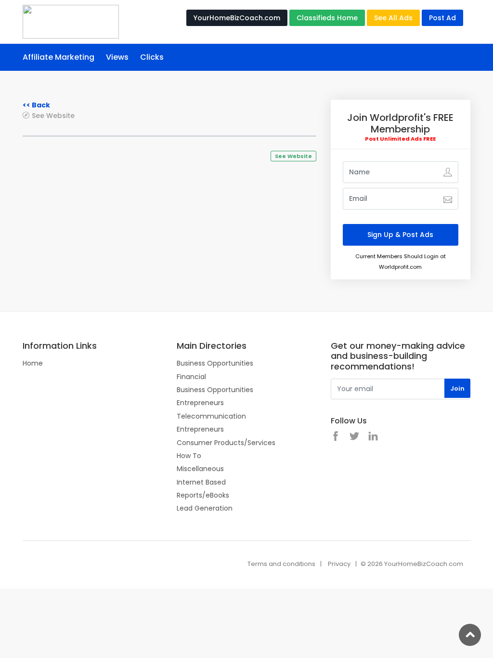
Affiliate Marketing (58, 57)
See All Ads (393, 18)
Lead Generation (205, 508)
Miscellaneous (200, 469)
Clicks (152, 57)
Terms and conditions (281, 563)
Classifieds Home (327, 18)
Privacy (339, 563)
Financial (191, 377)
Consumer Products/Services (226, 442)
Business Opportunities (215, 363)
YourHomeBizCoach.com (237, 18)
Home (33, 363)
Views (117, 57)
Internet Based (201, 482)
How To (189, 456)
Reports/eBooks (203, 495)
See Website (53, 115)
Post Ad (442, 18)
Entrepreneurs (200, 403)
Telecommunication (211, 416)
